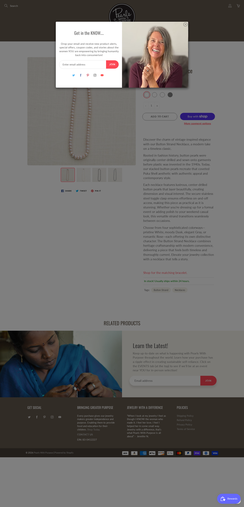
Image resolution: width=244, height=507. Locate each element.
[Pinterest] (88, 75)
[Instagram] (95, 75)
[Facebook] (80, 75)
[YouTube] (102, 75)
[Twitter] (73, 75)
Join (112, 64)
